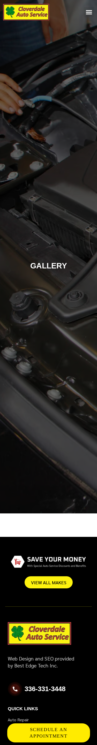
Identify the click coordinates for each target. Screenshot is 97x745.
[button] (89, 12)
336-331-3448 (45, 689)
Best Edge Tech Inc (35, 665)
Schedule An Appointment (48, 733)
